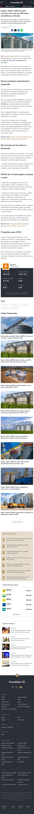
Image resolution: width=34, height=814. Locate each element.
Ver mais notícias (16, 522)
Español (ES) (21, 807)
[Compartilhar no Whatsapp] (22, 30)
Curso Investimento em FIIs (24, 773)
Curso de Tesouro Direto (7, 780)
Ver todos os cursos (23, 784)
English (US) (13, 807)
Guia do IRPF (21, 762)
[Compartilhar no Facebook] (12, 30)
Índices (19, 702)
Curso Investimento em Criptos (7, 776)
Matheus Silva (6, 27)
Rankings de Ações (6, 745)
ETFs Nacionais (5, 704)
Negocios (15, 305)
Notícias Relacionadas (9, 313)
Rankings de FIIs (22, 745)
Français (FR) (29, 807)
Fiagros (3, 699)
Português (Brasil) (4, 807)
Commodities (21, 720)
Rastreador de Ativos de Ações (24, 749)
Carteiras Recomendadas (7, 743)
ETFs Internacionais (22, 704)
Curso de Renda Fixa (23, 775)
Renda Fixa (4, 706)
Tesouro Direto (5, 702)
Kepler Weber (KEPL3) (12, 56)
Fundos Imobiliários (22, 697)
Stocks (3, 717)
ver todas (16, 614)
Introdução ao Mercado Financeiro (23, 781)
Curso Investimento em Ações (8, 773)
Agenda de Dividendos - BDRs (7, 763)
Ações (3, 697)
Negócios (6, 305)
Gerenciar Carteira (22, 743)
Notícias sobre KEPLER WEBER (11, 308)
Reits (19, 717)
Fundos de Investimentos (24, 706)
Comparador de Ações (7, 748)
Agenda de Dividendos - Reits (24, 758)
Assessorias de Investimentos (8, 709)
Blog (2, 734)
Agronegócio (26, 305)
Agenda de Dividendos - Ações (7, 754)
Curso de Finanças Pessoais (8, 784)
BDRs (19, 699)
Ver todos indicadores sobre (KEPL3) (17, 293)
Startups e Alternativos (7, 727)
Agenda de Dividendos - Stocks (7, 758)
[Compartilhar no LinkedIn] (18, 30)
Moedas (3, 720)
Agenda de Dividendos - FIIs (25, 752)
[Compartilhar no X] (15, 30)
